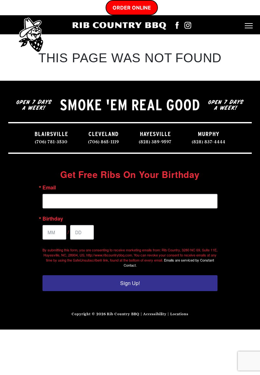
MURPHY (208, 134)
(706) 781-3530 (51, 142)
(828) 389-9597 (155, 142)
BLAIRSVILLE (51, 134)
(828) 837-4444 (208, 142)
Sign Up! (130, 283)
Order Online (132, 7)
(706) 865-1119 (103, 142)
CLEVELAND (103, 134)
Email (49, 187)
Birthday (52, 218)
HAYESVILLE (155, 134)
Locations (179, 314)
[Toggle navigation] (249, 25)
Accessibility (154, 314)
